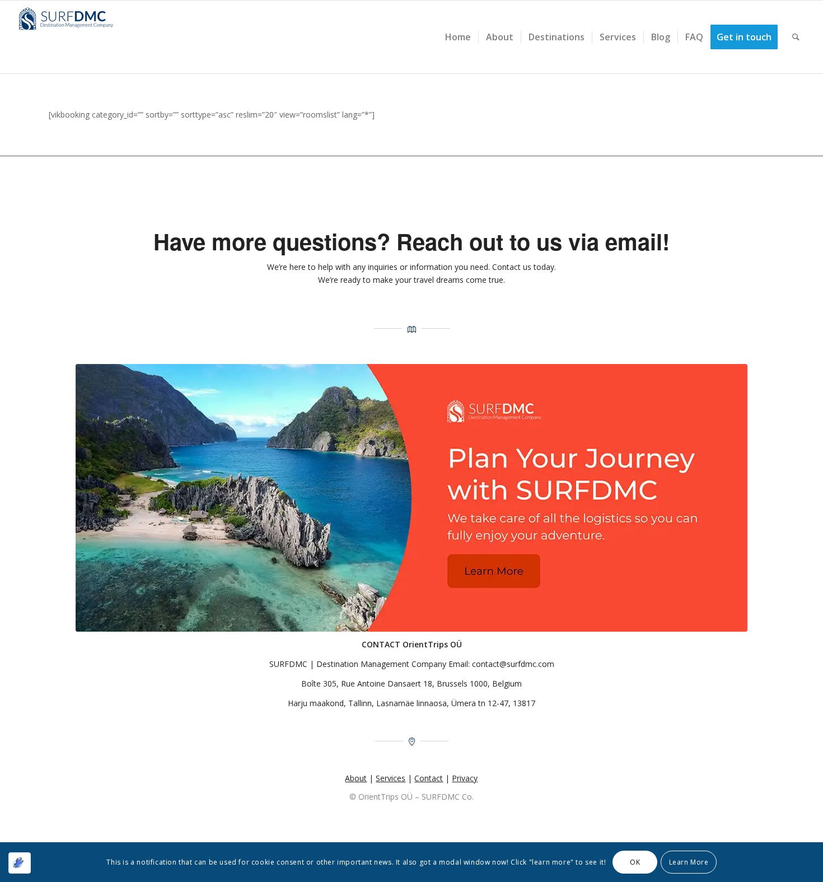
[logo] (69, 37)
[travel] (411, 498)
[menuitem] (458, 37)
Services (390, 778)
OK (635, 861)
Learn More (689, 861)
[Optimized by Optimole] (19, 863)
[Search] (796, 37)
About (356, 778)
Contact (428, 778)
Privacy (465, 778)
